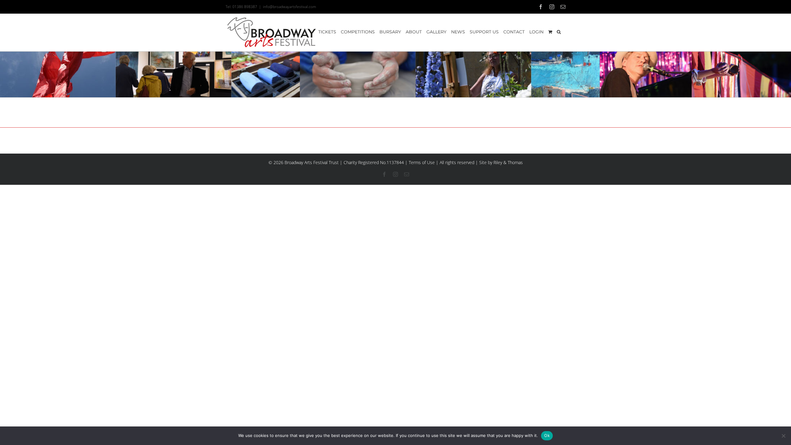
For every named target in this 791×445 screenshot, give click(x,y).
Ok (547, 435)
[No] (783, 436)
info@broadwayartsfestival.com (289, 6)
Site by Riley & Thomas (501, 162)
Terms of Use (422, 162)
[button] (559, 32)
